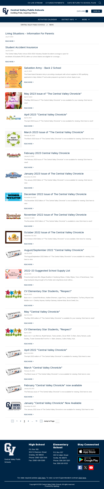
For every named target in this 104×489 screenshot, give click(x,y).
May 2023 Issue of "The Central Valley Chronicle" (53, 93)
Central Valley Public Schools (33, 25)
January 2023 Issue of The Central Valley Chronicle (54, 173)
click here (41, 478)
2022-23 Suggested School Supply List (47, 270)
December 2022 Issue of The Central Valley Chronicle (55, 194)
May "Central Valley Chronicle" (42, 311)
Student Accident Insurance (21, 47)
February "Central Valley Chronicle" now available (53, 385)
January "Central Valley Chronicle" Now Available (52, 403)
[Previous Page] (12, 421)
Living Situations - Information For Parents (29, 33)
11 (36, 421)
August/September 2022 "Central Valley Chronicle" (54, 250)
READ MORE (10, 41)
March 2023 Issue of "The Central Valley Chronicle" (54, 132)
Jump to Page (49, 421)
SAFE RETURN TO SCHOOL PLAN (81, 3)
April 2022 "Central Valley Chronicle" (45, 349)
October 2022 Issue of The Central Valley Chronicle (54, 232)
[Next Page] (41, 421)
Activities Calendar (47, 20)
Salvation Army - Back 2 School (42, 67)
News (51, 25)
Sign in (96, 11)
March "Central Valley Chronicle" (43, 367)
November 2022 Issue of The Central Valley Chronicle (55, 214)
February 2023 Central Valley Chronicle (47, 153)
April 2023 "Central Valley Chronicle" (45, 114)
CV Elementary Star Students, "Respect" (48, 291)
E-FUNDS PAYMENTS (55, 3)
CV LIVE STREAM (35, 3)
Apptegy (56, 486)
